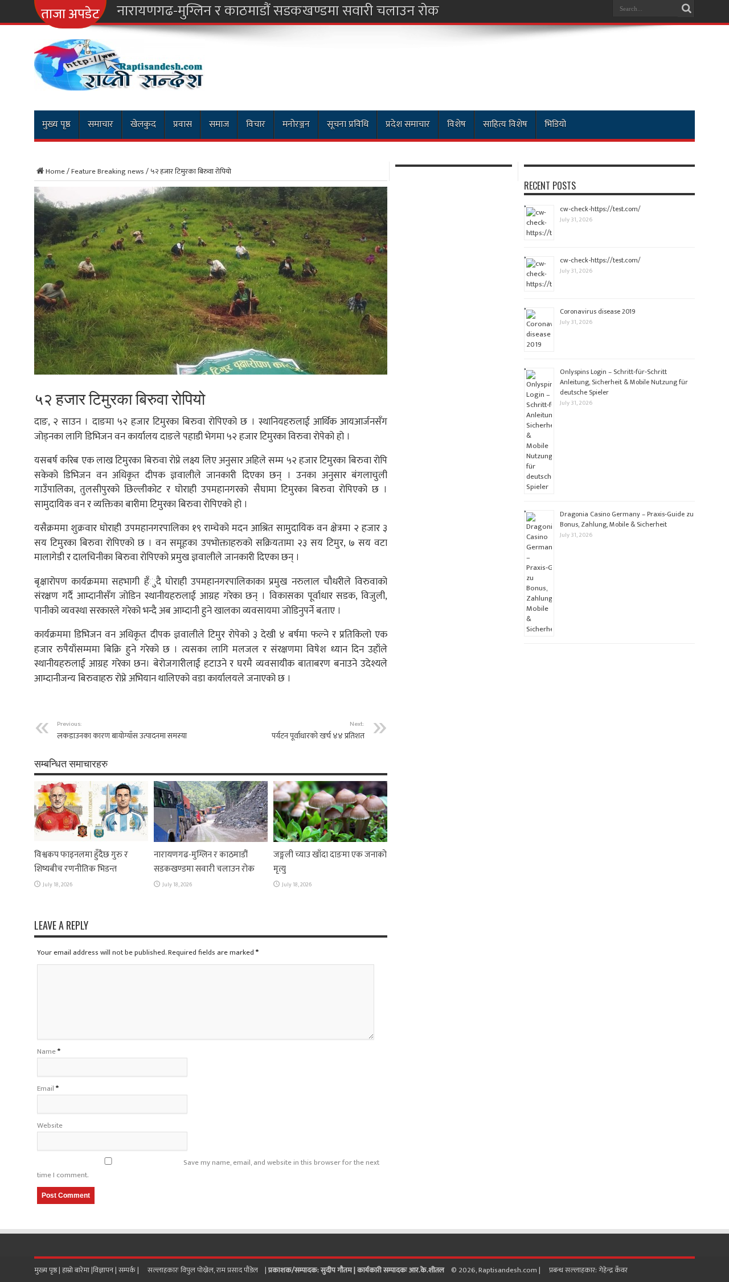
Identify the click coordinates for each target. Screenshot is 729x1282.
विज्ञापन (103, 1270)
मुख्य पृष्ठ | (48, 1270)
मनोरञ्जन (296, 124)
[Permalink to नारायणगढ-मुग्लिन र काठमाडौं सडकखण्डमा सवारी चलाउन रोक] (211, 839)
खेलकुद (143, 124)
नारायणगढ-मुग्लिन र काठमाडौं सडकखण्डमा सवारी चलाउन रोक (278, 11)
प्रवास (182, 124)
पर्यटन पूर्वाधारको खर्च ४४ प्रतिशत (318, 730)
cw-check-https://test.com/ (600, 209)
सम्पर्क (127, 1270)
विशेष (456, 124)
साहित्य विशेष (505, 124)
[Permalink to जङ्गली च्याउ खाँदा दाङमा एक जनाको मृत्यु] (330, 839)
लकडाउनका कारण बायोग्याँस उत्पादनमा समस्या (122, 730)
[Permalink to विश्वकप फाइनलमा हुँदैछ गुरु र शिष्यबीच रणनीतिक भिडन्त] (91, 839)
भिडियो (555, 124)
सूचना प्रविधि (347, 124)
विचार (255, 124)
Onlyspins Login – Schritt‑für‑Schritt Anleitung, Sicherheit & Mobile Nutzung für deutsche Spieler (624, 382)
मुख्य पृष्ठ (56, 124)
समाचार (100, 124)
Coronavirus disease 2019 (598, 311)
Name (46, 1051)
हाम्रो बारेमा (76, 1270)
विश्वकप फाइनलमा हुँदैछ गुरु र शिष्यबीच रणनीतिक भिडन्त (81, 862)
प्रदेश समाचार (408, 124)
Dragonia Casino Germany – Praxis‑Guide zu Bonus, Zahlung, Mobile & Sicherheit (627, 519)
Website (50, 1125)
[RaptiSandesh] (119, 82)
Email (45, 1088)
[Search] (686, 8)
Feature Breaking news (107, 171)
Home (55, 171)
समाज (219, 124)
